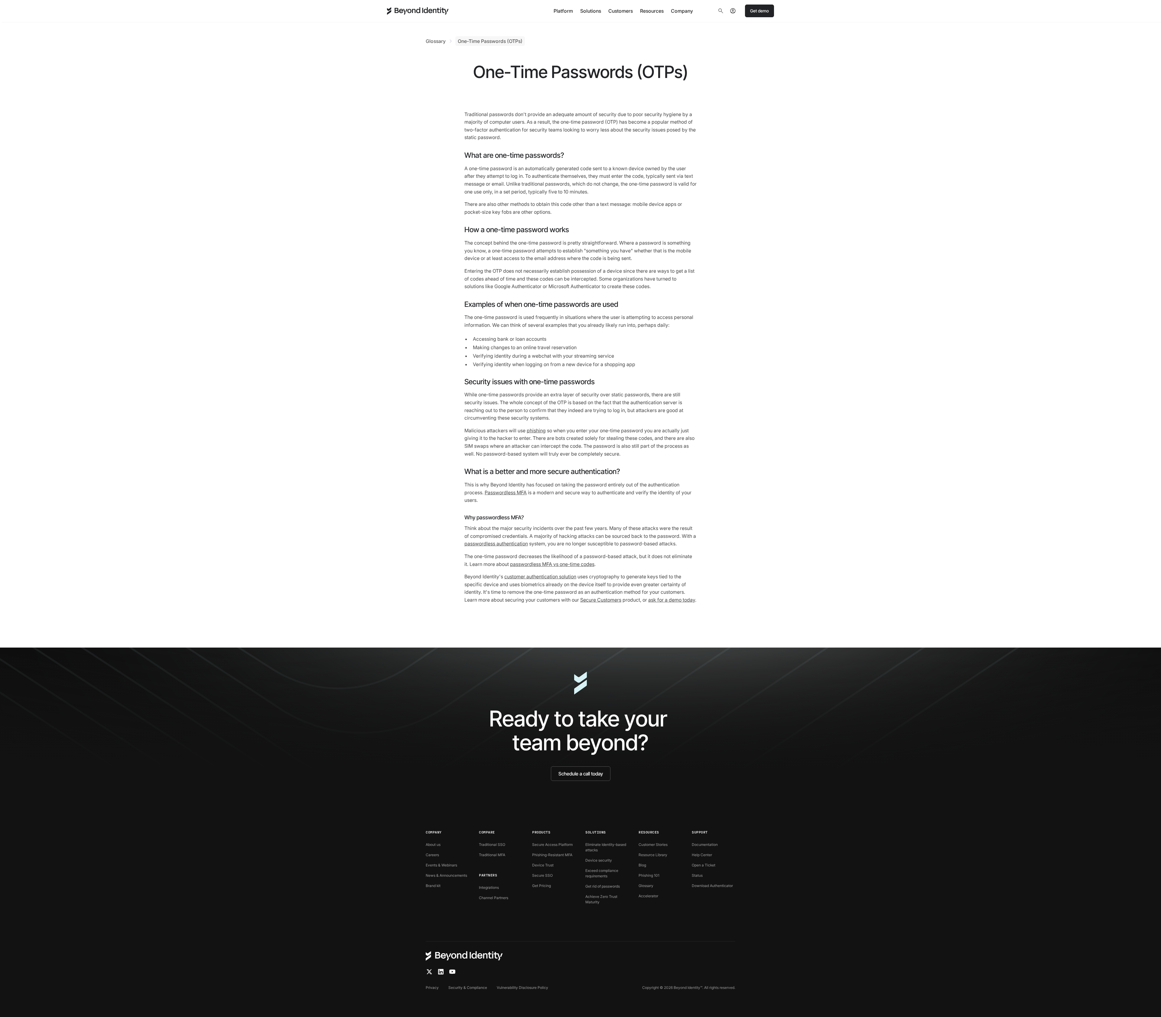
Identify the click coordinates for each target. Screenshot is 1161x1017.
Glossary (436, 41)
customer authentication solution (540, 576)
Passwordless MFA (506, 492)
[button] (563, 11)
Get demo (759, 10)
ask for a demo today (671, 600)
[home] (418, 11)
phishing (536, 430)
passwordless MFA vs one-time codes (552, 564)
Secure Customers (600, 600)
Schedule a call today (580, 774)
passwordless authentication (496, 544)
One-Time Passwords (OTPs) (490, 41)
